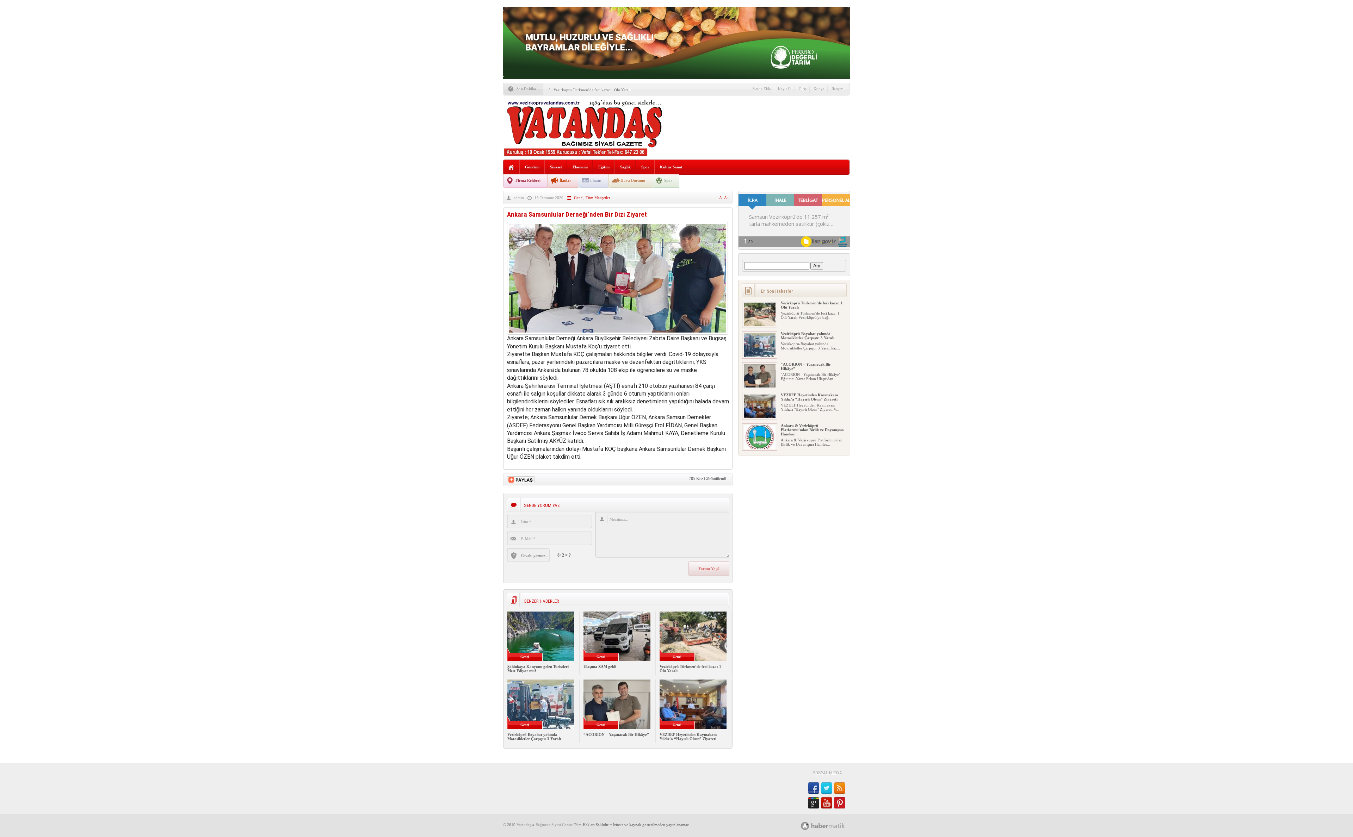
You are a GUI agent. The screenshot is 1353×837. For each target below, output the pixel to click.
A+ (726, 198)
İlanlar (565, 180)
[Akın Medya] (805, 826)
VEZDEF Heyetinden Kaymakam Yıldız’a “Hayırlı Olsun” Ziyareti (688, 736)
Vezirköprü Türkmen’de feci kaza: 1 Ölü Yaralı (592, 90)
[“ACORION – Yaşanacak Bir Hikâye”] (760, 386)
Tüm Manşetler (598, 198)
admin (519, 198)
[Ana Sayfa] (511, 167)
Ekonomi (580, 167)
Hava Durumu (632, 180)
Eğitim (604, 167)
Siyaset (556, 167)
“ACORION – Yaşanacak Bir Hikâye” (616, 734)
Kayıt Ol (785, 89)
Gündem (532, 167)
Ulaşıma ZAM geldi (599, 666)
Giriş (803, 89)
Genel (578, 198)
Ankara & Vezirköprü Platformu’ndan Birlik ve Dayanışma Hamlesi (812, 429)
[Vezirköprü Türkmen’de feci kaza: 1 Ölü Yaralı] (760, 324)
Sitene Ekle (762, 89)
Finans (595, 180)
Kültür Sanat (671, 167)
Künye (819, 89)
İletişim (838, 89)
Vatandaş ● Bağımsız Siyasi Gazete (545, 825)
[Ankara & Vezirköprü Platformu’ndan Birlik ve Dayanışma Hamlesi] (760, 447)
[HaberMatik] (830, 826)
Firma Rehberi (527, 180)
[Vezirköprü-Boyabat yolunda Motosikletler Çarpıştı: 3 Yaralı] (760, 355)
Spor (645, 167)
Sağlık (625, 167)
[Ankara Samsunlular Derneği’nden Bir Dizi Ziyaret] (617, 332)
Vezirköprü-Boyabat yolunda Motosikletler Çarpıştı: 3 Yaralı (534, 736)
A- (721, 198)
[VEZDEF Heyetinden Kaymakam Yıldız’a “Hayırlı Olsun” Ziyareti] (760, 416)
